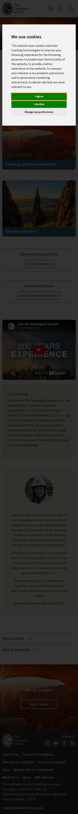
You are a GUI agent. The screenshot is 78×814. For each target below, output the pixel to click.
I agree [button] (39, 96)
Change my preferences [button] (39, 112)
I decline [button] (39, 104)
